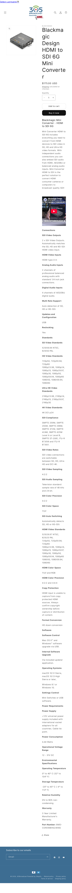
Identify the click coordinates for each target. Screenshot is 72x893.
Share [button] (46, 835)
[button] (5, 12)
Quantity (45, 93)
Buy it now (54, 113)
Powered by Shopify (34, 876)
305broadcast (22, 876)
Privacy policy (61, 876)
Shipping (45, 87)
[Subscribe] (47, 857)
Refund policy (49, 876)
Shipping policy (60, 878)
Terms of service (47, 878)
